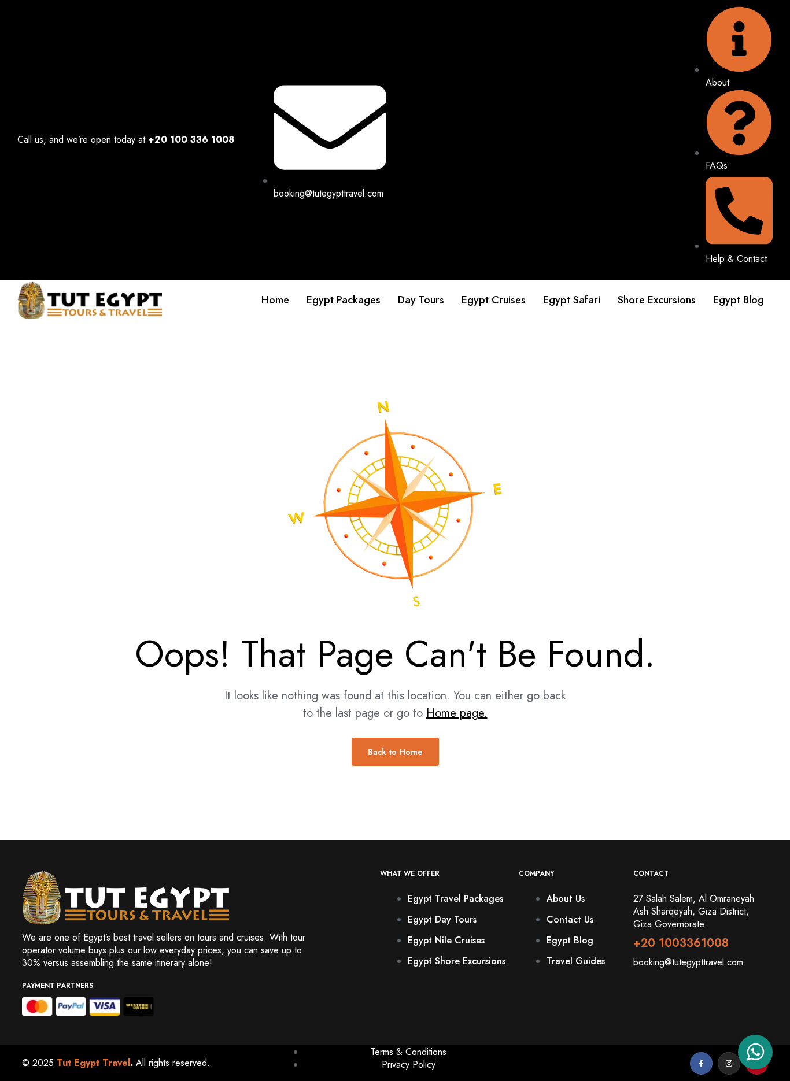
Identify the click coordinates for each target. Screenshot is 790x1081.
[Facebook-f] (701, 1063)
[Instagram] (729, 1063)
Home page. (457, 713)
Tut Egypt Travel (93, 1062)
